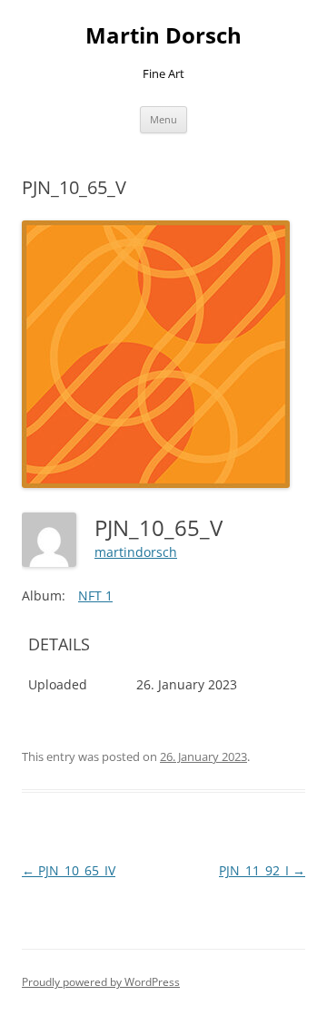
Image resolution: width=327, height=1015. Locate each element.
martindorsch (135, 552)
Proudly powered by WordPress (101, 982)
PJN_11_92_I (262, 870)
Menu (163, 119)
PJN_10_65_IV (68, 870)
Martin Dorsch (163, 36)
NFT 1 (95, 595)
